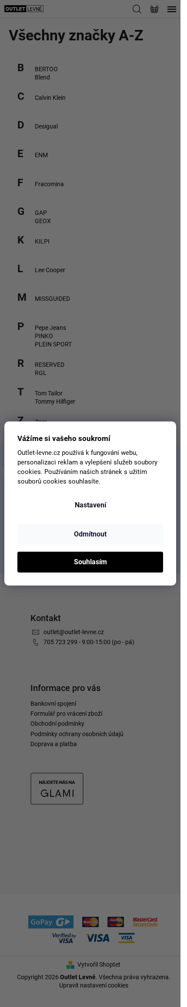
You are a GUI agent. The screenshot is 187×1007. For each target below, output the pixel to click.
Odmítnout (90, 534)
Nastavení (90, 505)
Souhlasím (90, 562)
